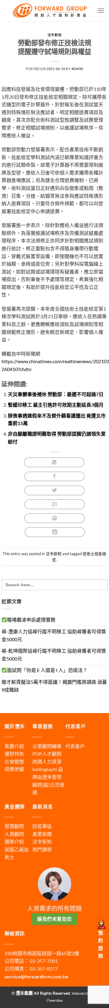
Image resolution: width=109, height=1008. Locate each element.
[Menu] (100, 10)
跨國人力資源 (46, 761)
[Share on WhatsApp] (54, 462)
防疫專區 (42, 826)
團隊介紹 (14, 841)
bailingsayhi (44, 769)
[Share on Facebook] (54, 477)
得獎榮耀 (14, 769)
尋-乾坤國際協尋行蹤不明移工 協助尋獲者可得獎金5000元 (54, 654)
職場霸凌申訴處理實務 (31, 619)
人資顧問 (14, 834)
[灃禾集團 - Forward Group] (51, 10)
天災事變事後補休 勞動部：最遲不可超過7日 (56, 394)
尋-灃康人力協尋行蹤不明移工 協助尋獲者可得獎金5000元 (54, 635)
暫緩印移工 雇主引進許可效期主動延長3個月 (56, 405)
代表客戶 (75, 746)
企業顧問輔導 (46, 746)
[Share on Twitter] (54, 490)
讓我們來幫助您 (54, 919)
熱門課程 (42, 849)
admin (77, 69)
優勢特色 (14, 754)
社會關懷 (14, 761)
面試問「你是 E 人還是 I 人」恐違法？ (47, 670)
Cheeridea (54, 1000)
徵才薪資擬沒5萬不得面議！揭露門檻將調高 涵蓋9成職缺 (54, 686)
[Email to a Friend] (54, 504)
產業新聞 (42, 834)
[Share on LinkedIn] (55, 532)
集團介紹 (14, 746)
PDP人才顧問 (46, 754)
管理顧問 (14, 826)
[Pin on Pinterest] (54, 518)
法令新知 (54, 35)
